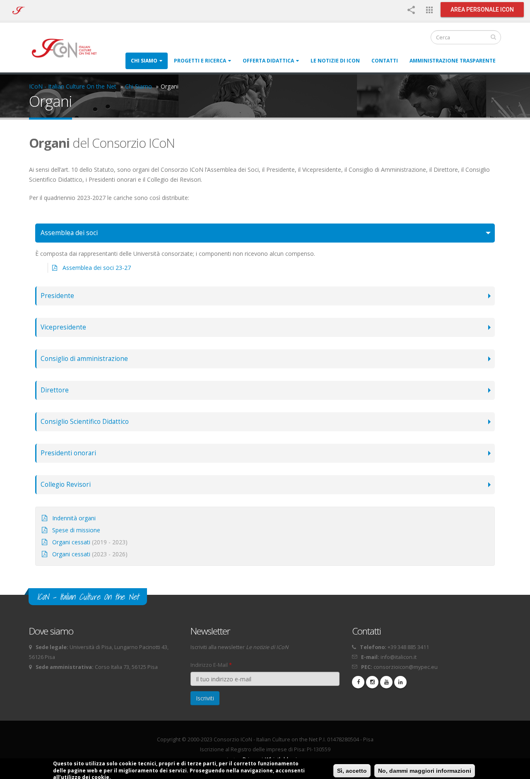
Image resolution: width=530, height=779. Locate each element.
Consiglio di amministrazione (84, 358)
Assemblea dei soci (69, 232)
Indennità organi (74, 518)
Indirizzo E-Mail (211, 664)
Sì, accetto (352, 770)
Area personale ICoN (482, 9)
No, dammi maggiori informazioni (424, 770)
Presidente (57, 295)
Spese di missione (76, 530)
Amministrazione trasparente (453, 60)
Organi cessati (71, 542)
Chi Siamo (144, 60)
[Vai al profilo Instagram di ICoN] (372, 682)
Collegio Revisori (66, 484)
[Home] (68, 48)
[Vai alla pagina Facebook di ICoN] (358, 682)
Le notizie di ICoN (335, 60)
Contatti (384, 60)
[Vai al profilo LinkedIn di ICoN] (400, 682)
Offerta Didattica (268, 60)
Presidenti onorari (68, 453)
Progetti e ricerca (200, 60)
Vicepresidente (63, 327)
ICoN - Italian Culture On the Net (72, 86)
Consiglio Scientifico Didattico (85, 421)
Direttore (55, 390)
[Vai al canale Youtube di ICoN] (386, 682)
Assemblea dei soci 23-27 (97, 268)
